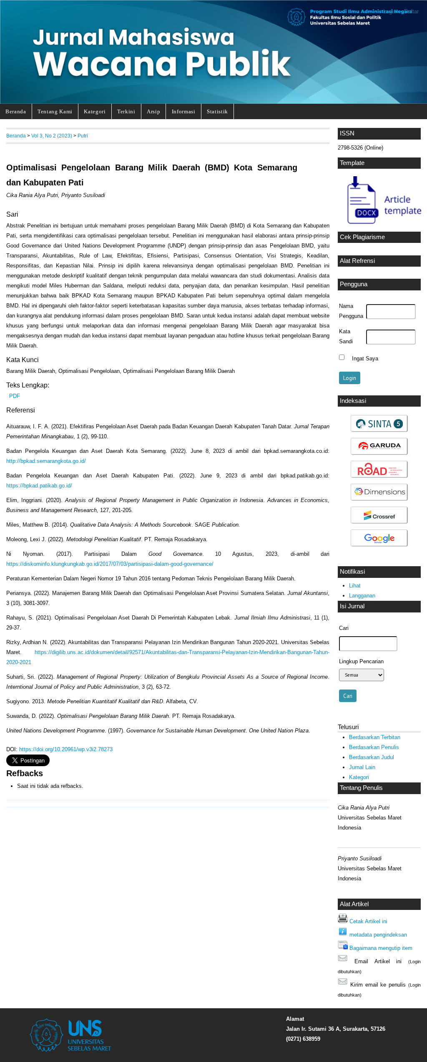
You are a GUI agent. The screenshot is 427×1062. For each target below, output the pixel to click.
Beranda (15, 111)
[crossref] (379, 523)
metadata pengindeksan (378, 935)
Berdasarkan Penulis (374, 747)
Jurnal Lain (362, 767)
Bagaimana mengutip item (380, 948)
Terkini (126, 111)
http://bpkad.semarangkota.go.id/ (46, 461)
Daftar (411, 11)
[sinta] (379, 431)
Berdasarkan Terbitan (374, 737)
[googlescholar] (379, 545)
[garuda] (379, 454)
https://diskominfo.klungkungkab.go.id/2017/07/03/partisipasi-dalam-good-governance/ (110, 564)
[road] (379, 477)
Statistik (217, 111)
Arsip (153, 111)
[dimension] (379, 500)
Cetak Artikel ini (368, 921)
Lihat (355, 585)
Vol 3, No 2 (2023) (51, 135)
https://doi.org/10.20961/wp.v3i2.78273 (66, 749)
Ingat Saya (365, 358)
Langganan (362, 595)
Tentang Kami (55, 111)
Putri (83, 135)
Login (389, 11)
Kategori (94, 111)
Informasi (184, 111)
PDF (14, 396)
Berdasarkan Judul (371, 757)
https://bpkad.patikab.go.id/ (39, 485)
